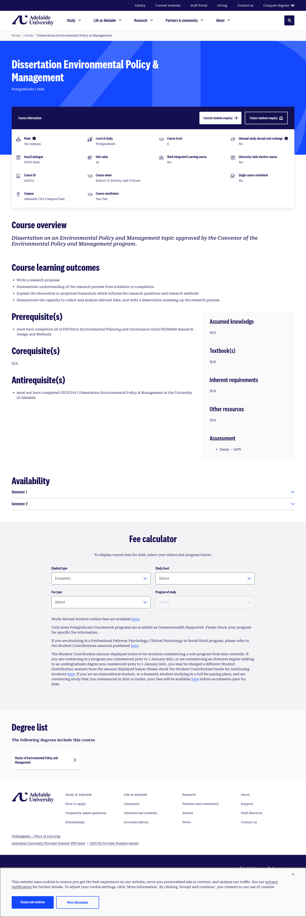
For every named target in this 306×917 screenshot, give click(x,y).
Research (189, 794)
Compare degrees (276, 5)
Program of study (165, 592)
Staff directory (251, 813)
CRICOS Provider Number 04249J (114, 843)
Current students (167, 5)
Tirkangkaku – (36, 836)
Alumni (187, 813)
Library (140, 5)
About (245, 794)
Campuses (131, 803)
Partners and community (200, 803)
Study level (162, 568)
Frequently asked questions (85, 813)
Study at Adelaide (78, 794)
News (186, 822)
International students (140, 813)
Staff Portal (198, 5)
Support (247, 803)
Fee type (56, 592)
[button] (293, 874)
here (135, 619)
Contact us (245, 5)
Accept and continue (32, 901)
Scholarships (75, 822)
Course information (29, 117)
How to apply (75, 803)
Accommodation (136, 822)
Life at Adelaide (135, 794)
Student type (59, 568)
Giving (222, 5)
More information (77, 902)
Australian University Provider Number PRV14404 (48, 843)
